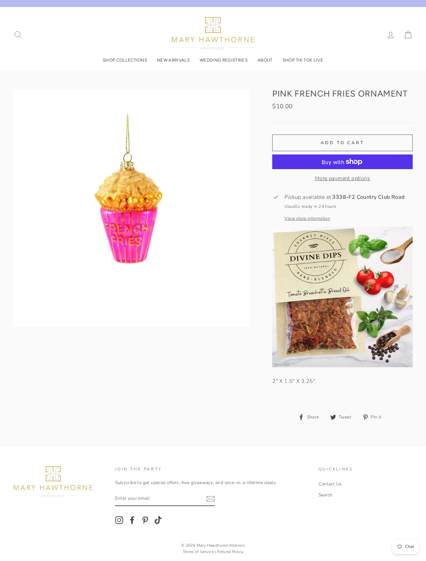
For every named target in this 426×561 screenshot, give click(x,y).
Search (326, 495)
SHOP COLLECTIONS (125, 60)
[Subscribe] (210, 498)
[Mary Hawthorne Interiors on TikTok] (158, 520)
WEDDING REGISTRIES (224, 60)
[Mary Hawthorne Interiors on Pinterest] (145, 520)
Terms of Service (198, 551)
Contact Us (330, 484)
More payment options (342, 178)
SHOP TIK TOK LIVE (303, 60)
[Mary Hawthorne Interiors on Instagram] (119, 520)
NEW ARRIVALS (173, 60)
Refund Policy (230, 551)
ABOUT (265, 60)
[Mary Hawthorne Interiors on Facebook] (132, 520)
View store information (307, 218)
